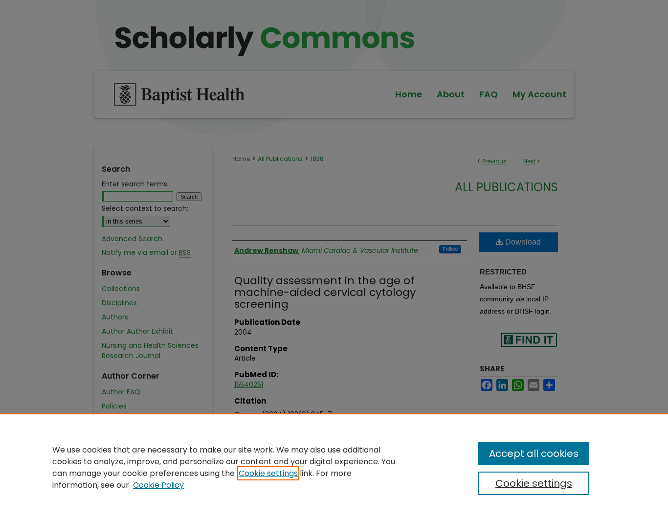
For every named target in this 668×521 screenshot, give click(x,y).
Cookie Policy (158, 485)
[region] (334, 467)
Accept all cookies (534, 453)
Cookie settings (268, 473)
